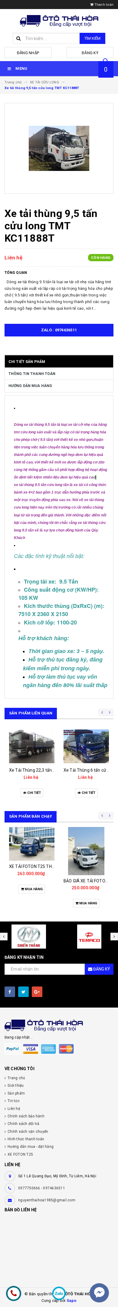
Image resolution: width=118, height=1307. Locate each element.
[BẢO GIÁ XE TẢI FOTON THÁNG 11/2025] (86, 851)
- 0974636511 (53, 1188)
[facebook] (10, 991)
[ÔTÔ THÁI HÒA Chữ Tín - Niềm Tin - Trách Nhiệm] (59, 1025)
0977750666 (29, 1188)
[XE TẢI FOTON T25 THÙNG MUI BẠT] (31, 844)
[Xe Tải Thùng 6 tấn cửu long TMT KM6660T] (86, 746)
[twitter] (23, 991)
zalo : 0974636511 (59, 330)
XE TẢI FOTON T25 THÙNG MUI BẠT (43, 866)
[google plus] (37, 991)
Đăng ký (90, 53)
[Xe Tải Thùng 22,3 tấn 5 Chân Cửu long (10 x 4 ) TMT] (31, 746)
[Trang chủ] (59, 21)
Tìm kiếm (92, 38)
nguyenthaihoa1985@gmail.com (46, 1200)
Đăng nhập (28, 53)
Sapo (72, 1300)
